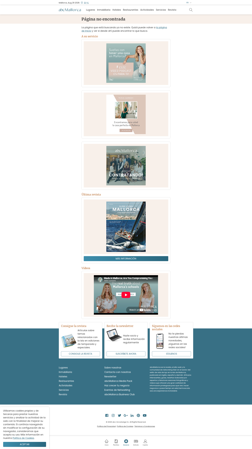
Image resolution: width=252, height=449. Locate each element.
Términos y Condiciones (144, 426)
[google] (126, 415)
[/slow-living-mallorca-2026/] (126, 227)
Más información (126, 258)
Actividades (147, 9)
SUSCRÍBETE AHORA (126, 353)
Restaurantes (130, 9)
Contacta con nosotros (117, 372)
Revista (172, 9)
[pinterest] (138, 415)
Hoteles (116, 9)
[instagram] (113, 415)
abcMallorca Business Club (119, 394)
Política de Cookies (125, 426)
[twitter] (119, 415)
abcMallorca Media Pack (118, 381)
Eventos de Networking (117, 390)
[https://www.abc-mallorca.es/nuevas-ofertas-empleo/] (126, 165)
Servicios (161, 9)
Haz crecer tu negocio (116, 385)
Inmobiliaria (103, 9)
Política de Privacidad (106, 426)
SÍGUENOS (171, 353)
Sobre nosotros (112, 367)
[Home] (70, 9)
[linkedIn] (132, 415)
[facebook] (107, 415)
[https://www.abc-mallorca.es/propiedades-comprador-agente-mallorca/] (126, 114)
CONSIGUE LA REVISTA (80, 353)
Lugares (90, 9)
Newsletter (110, 376)
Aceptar (24, 444)
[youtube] (145, 415)
